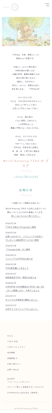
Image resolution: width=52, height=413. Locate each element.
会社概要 (11, 352)
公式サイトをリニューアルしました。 (22, 309)
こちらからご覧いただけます (26, 176)
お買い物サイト (14, 364)
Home (10, 336)
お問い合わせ (13, 369)
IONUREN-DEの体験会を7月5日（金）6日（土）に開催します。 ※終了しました (24, 288)
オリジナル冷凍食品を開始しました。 (22, 299)
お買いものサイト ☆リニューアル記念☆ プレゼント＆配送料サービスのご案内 (24, 238)
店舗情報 (11, 358)
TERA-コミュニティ (16, 347)
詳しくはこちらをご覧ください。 (26, 216)
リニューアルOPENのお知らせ (19, 258)
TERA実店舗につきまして (17, 268)
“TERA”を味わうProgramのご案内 (20, 227)
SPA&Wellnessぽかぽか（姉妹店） (23, 393)
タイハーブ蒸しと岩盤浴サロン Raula (24, 387)
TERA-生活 (12, 341)
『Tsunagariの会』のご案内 (17, 249)
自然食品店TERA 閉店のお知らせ (20, 277)
